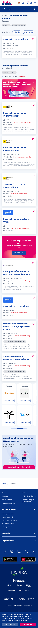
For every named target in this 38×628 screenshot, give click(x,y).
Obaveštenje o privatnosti (28, 501)
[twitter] (26, 551)
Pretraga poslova (8, 514)
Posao (4, 484)
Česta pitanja (7, 500)
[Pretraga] (23, 3)
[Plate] (27, 3)
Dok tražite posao (8, 524)
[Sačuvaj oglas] (33, 39)
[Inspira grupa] (10, 393)
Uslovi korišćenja (28, 496)
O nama (5, 496)
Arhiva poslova (7, 527)
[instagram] (12, 551)
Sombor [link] (13, 484)
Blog (3, 492)
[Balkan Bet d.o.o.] (26, 393)
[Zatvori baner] (34, 82)
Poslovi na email (7, 517)
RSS (23, 492)
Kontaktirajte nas (8, 503)
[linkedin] (34, 551)
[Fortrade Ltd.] (10, 415)
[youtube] (19, 551)
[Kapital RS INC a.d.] (26, 415)
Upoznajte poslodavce (9, 520)
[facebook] (5, 551)
